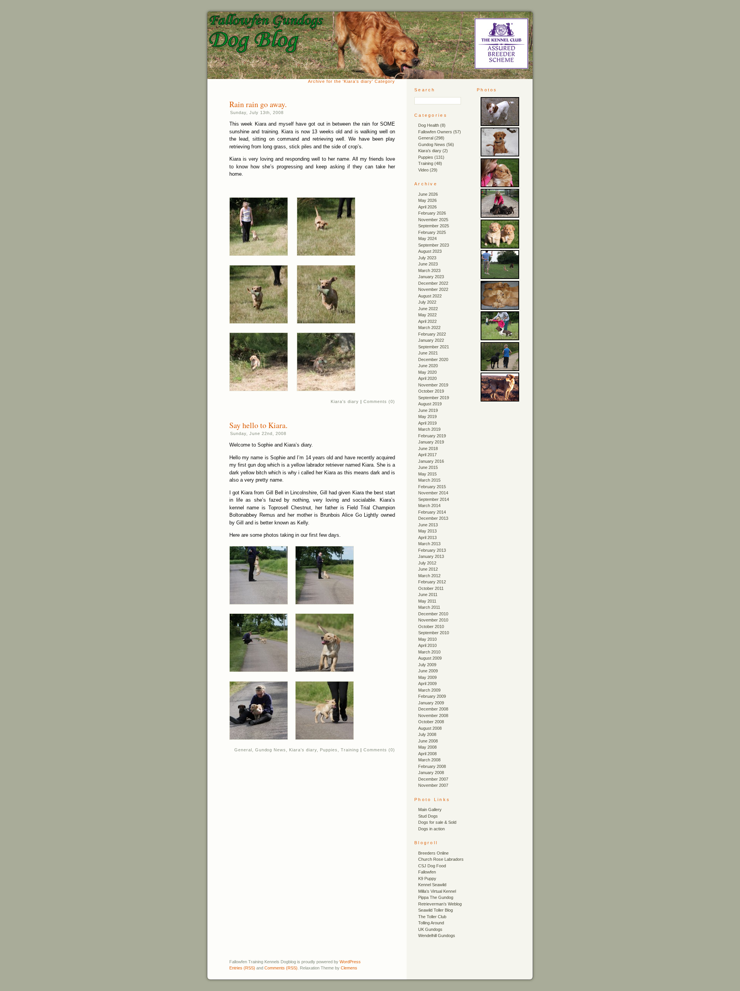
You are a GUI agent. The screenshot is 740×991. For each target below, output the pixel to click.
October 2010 (431, 626)
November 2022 (433, 289)
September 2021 (433, 346)
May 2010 (427, 639)
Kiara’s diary (345, 401)
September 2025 (433, 225)
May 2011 (427, 601)
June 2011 (427, 594)
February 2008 (432, 766)
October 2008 (431, 721)
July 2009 (427, 664)
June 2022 (428, 308)
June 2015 (428, 467)
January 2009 (431, 702)
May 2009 (427, 677)
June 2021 (428, 353)
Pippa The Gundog (435, 897)
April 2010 (427, 645)
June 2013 (428, 524)
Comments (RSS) (281, 968)
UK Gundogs (430, 929)
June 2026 (428, 194)
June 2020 (428, 365)
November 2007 (433, 785)
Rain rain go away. (258, 104)
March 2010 (429, 652)
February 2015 (432, 486)
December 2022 (433, 283)
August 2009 (430, 658)
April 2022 (427, 321)
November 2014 (433, 492)
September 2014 (433, 499)
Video (423, 170)
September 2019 (433, 397)
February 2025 (432, 232)
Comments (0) (379, 401)
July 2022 (427, 302)
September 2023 (433, 245)
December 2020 (433, 359)
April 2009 (427, 683)
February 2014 (432, 512)
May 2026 (427, 200)
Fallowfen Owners (435, 131)
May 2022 (427, 314)
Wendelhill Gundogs (436, 935)
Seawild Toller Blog (435, 910)
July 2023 (427, 257)
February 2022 (432, 334)
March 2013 (429, 543)
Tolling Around (431, 922)
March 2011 (429, 607)
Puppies (329, 749)
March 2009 (429, 690)
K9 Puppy (427, 878)
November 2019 (433, 385)
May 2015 (427, 474)
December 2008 (433, 709)
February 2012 (432, 581)
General (243, 749)
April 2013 (427, 537)
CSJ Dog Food (432, 865)
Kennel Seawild (432, 884)
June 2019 (428, 410)
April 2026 (427, 207)
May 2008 (427, 747)
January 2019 (431, 442)
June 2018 (428, 448)
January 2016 (431, 461)
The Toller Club (432, 916)
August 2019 (430, 403)
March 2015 (429, 480)
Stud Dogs (428, 816)
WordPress (350, 961)
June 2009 (428, 671)
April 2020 (427, 378)
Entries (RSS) (242, 968)
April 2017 (427, 454)
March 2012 (429, 575)
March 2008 (429, 760)
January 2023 (431, 276)
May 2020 (427, 372)
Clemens (349, 968)
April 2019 (427, 423)
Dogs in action (431, 828)
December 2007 (433, 779)
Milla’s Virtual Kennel (437, 891)
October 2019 (431, 391)
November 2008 (433, 715)
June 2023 (428, 264)
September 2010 (433, 632)
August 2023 (430, 251)
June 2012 (428, 569)
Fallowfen (427, 872)
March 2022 (429, 327)
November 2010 (433, 620)
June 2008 (428, 741)
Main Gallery (430, 809)
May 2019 (427, 416)
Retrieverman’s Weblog (440, 904)
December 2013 (433, 518)
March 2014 (429, 505)
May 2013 (427, 531)
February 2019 (432, 435)
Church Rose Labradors (441, 859)
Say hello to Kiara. (258, 425)
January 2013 (431, 556)
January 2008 (431, 772)
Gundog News (270, 749)
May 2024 (427, 238)
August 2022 (430, 296)
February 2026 (432, 213)
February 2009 (432, 696)
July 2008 (427, 734)
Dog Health (428, 125)
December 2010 (433, 613)
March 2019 (429, 429)
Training (350, 749)
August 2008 (430, 728)
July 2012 (427, 563)
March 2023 (429, 270)
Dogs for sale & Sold (437, 822)
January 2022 (431, 340)
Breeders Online (433, 853)
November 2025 (433, 219)
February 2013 (432, 550)
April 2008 (427, 753)
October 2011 (431, 588)
